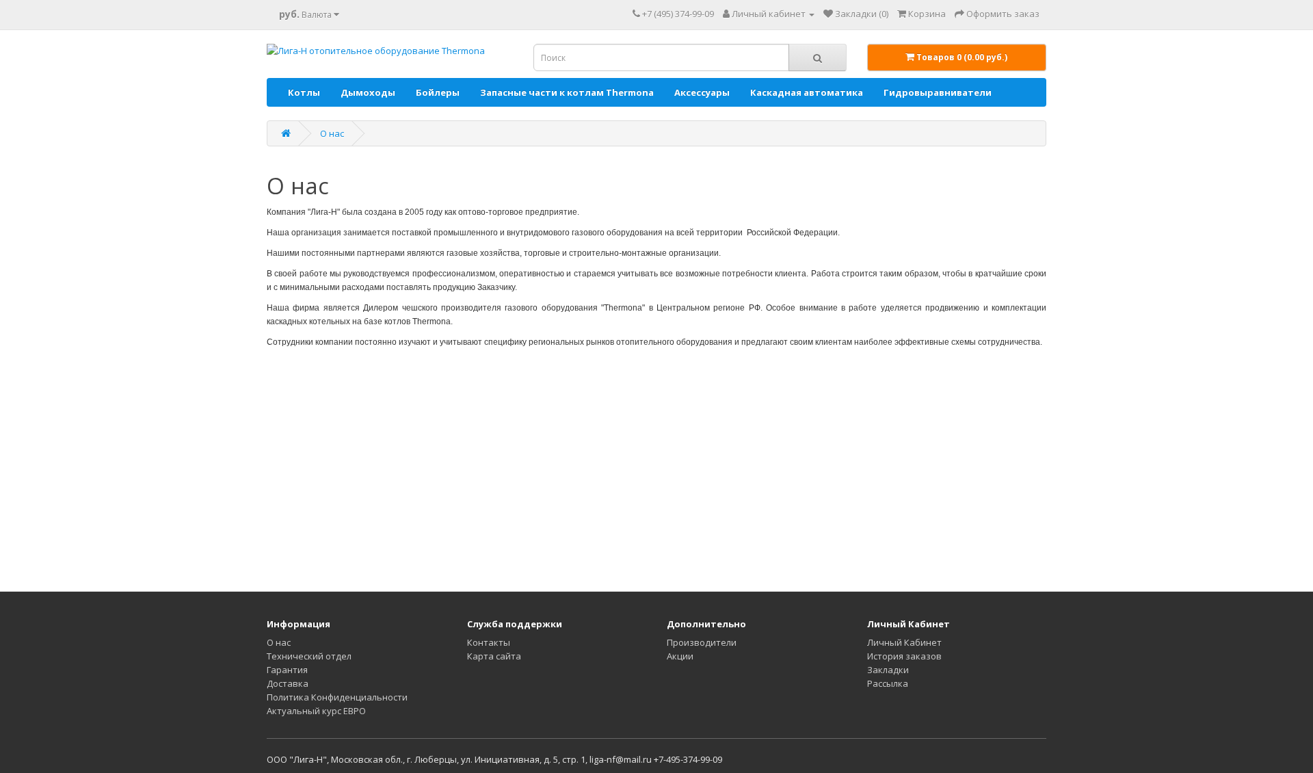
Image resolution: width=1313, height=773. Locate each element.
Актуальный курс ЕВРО (316, 711)
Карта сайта (494, 656)
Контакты (488, 642)
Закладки (888, 670)
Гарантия (287, 670)
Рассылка (887, 683)
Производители (702, 642)
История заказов (904, 656)
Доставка (287, 683)
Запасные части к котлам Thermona (567, 92)
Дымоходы (368, 92)
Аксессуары (702, 92)
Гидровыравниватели (938, 92)
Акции (680, 656)
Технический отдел (309, 656)
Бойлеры (438, 92)
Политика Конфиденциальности (337, 697)
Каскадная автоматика (806, 92)
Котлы (304, 92)
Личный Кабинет (904, 642)
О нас (332, 133)
